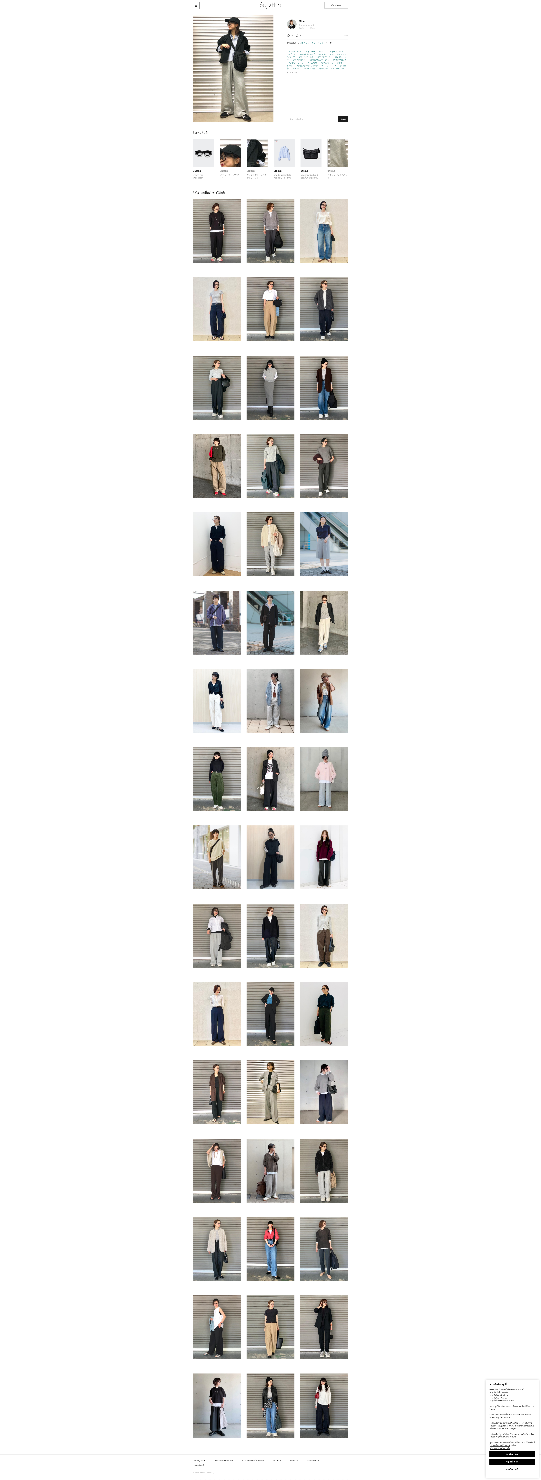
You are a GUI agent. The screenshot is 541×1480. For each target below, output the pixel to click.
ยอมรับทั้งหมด (512, 1454)
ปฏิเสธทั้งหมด (512, 1461)
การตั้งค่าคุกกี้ (512, 1469)
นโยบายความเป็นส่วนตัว (500, 1448)
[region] (512, 1429)
